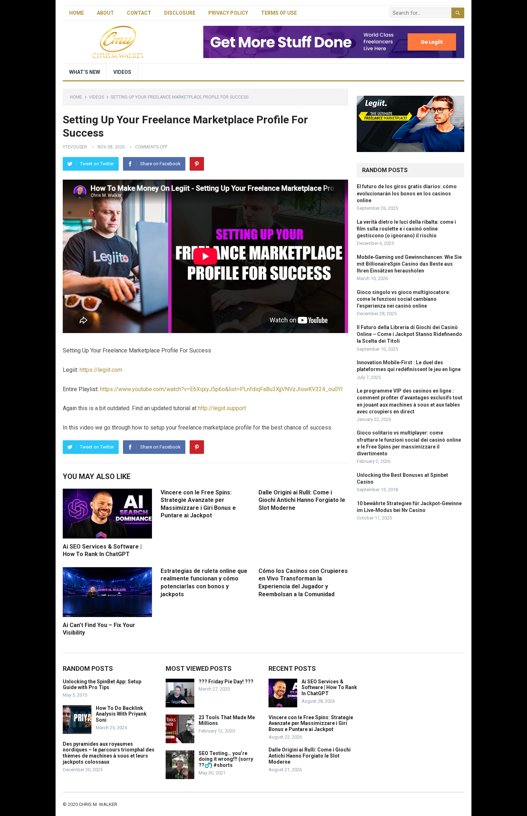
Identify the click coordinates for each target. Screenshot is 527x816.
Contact (139, 13)
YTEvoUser (75, 147)
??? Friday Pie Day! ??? (226, 681)
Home (76, 13)
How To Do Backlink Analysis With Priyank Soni (121, 714)
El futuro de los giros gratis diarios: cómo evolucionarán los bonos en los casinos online (407, 193)
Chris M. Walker (98, 804)
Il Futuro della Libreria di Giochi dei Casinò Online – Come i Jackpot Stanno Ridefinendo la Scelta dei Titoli (409, 334)
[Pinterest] (197, 164)
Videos (122, 72)
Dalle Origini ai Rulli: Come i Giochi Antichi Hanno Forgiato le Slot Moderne (301, 500)
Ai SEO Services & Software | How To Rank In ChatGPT (329, 688)
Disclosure (179, 13)
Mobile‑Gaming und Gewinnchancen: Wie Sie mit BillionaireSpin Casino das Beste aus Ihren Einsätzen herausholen (409, 264)
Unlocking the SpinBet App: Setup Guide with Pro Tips (102, 685)
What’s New (84, 72)
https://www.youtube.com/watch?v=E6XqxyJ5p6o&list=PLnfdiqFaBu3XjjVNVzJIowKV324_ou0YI (221, 389)
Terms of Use (279, 13)
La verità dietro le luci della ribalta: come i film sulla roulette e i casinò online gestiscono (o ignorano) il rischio (406, 228)
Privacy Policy (228, 13)
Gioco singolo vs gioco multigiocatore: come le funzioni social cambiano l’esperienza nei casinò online (403, 299)
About (105, 13)
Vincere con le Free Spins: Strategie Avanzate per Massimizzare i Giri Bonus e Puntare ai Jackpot (311, 723)
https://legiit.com (101, 369)
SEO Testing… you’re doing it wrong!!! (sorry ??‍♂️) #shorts (226, 759)
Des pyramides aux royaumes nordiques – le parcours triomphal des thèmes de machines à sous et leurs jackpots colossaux (109, 753)
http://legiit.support (222, 408)
